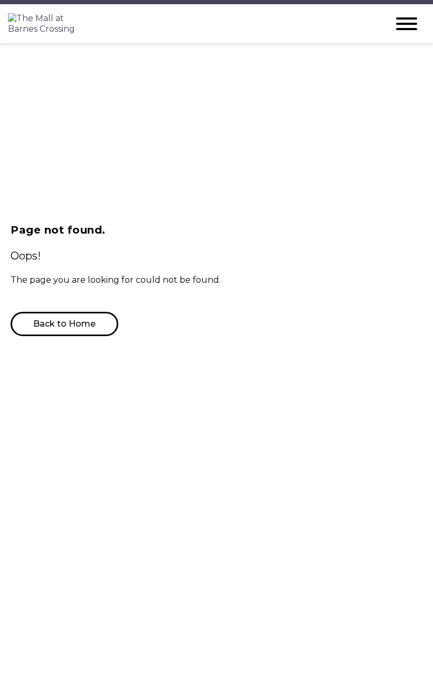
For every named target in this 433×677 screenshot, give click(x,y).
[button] (64, 324)
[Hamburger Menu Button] (406, 24)
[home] (190, 23)
